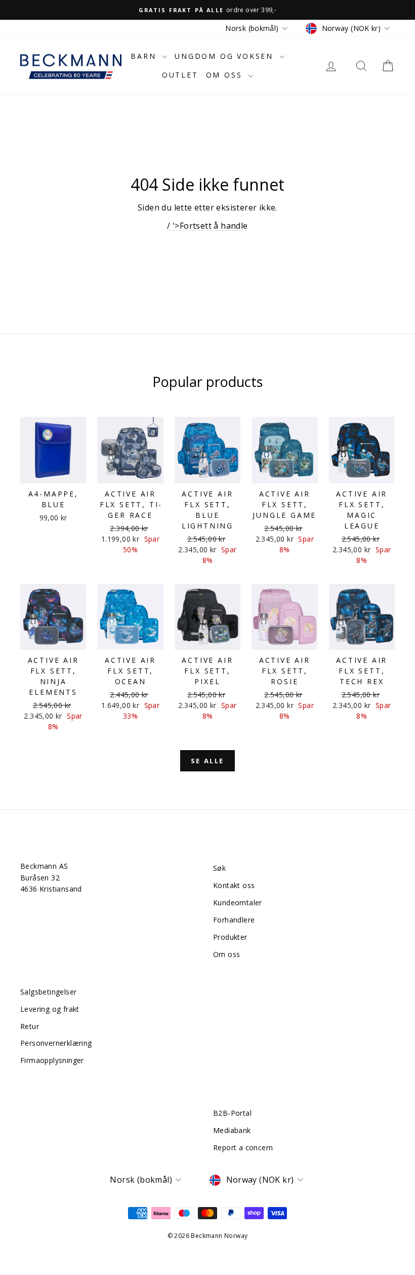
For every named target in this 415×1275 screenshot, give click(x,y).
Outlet (180, 75)
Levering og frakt (49, 1009)
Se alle (207, 760)
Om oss (226, 75)
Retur (29, 1026)
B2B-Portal (232, 1113)
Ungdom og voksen (226, 56)
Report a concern (243, 1147)
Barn (145, 56)
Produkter (230, 937)
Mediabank (232, 1130)
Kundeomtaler (237, 902)
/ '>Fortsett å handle (207, 225)
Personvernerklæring (56, 1043)
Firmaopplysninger (52, 1060)
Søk (219, 868)
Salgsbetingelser (48, 992)
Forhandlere (234, 920)
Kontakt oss (234, 885)
